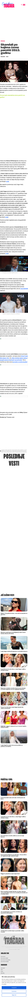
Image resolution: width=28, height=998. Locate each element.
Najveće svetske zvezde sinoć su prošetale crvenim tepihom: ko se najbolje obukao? (13, 689)
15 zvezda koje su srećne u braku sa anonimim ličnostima (11, 912)
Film (2, 969)
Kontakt (3, 968)
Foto (2, 971)
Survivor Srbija (4, 961)
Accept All (14, 987)
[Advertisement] (14, 25)
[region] (14, 986)
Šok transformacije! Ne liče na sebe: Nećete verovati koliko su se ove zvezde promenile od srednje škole (14, 893)
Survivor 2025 (4, 958)
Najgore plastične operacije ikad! (10, 873)
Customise (14, 991)
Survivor (3, 956)
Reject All (14, 995)
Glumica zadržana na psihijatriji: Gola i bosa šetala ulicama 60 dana (13, 633)
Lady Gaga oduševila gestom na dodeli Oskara (14, 651)
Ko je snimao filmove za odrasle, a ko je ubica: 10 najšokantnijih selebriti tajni (14, 855)
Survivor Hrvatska (5, 960)
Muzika (2, 973)
